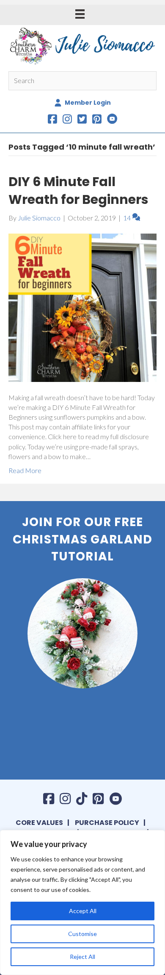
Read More (24, 470)
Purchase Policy (107, 822)
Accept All (82, 910)
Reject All (82, 956)
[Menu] (80, 14)
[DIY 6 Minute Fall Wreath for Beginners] (82, 307)
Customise (82, 933)
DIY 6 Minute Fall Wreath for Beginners (78, 191)
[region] (82, 902)
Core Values (39, 822)
